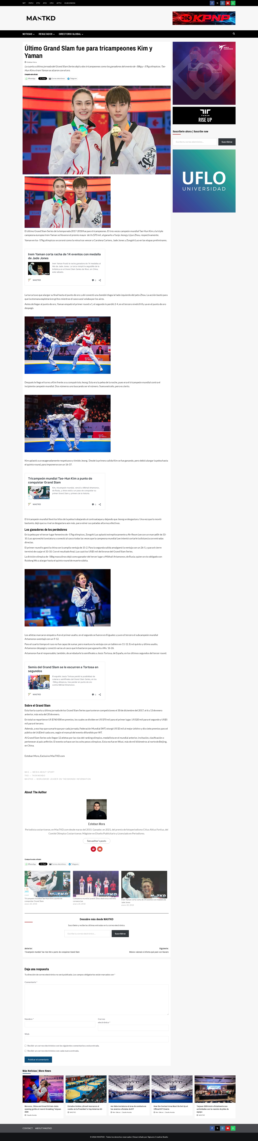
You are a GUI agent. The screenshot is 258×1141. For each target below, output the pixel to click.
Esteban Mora (32, 62)
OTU (51, 3)
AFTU (59, 3)
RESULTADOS (45, 34)
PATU (31, 3)
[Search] (234, 33)
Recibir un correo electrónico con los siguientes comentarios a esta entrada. (63, 1045)
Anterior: (52, 950)
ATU (45, 3)
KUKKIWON (69, 3)
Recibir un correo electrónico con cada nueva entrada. (53, 1050)
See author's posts (96, 840)
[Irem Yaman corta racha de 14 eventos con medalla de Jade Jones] (144, 884)
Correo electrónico (104, 1021)
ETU (38, 3)
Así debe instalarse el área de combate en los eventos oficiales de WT (128, 1107)
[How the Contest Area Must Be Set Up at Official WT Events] (172, 1089)
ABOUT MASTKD (43, 1128)
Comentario (31, 982)
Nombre (29, 1019)
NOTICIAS (27, 34)
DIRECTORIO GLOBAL (70, 34)
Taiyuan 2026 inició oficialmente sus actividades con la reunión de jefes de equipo (213, 1109)
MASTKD (73, 1112)
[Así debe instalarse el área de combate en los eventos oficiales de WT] (129, 1089)
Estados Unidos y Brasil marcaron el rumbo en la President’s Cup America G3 (85, 1107)
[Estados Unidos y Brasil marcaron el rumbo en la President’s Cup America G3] (86, 1089)
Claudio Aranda (32, 1115)
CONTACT (28, 1128)
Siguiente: (149, 950)
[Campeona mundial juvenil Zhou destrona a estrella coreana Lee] (96, 884)
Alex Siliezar (117, 1112)
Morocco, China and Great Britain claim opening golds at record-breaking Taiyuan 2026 (43, 1109)
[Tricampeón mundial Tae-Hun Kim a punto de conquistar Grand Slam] (47, 884)
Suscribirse (120, 933)
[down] (33, 34)
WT (24, 3)
